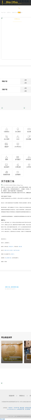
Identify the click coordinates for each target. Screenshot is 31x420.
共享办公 (17, 19)
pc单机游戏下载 (20, 409)
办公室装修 (27, 409)
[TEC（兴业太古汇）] (12, 351)
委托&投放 (7, 24)
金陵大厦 (20, 246)
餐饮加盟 (22, 407)
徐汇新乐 (11, 250)
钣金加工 (11, 407)
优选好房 (15, 13)
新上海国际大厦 (8, 257)
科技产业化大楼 (16, 250)
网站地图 (2, 419)
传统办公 (7, 19)
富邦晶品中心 (11, 246)
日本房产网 (16, 407)
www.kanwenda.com (11, 409)
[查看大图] (2, 107)
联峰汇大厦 (6, 250)
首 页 (5, 13)
